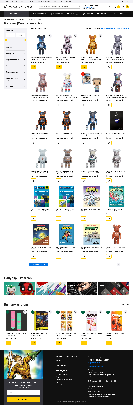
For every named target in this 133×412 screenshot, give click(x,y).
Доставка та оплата (27, 1)
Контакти (68, 1)
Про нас (6, 1)
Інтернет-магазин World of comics (15, 19)
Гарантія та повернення (44, 1)
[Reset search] (79, 6)
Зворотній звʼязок (89, 7)
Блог (61, 1)
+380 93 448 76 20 (90, 5)
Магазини (15, 1)
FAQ (55, 1)
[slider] (6, 40)
